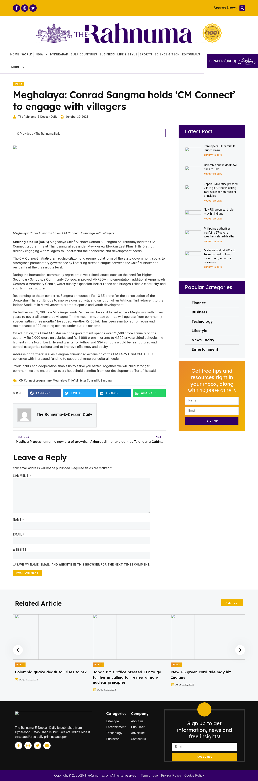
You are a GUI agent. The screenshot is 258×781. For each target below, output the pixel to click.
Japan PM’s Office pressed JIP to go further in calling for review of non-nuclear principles (127, 677)
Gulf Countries (84, 54)
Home (14, 54)
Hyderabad (59, 54)
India (39, 54)
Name (18, 519)
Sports (146, 54)
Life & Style (127, 54)
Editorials (191, 54)
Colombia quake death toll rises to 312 (51, 672)
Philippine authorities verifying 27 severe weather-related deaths (219, 232)
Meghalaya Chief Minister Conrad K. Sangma (82, 380)
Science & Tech (167, 54)
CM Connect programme (35, 380)
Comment (22, 475)
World (27, 54)
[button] (242, 8)
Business (107, 54)
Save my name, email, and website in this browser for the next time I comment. (83, 564)
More (15, 67)
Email (18, 534)
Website (19, 549)
